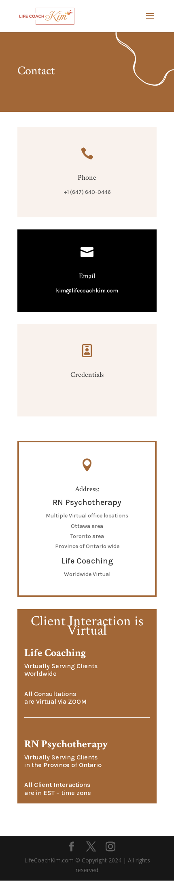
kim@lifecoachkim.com (87, 290)
